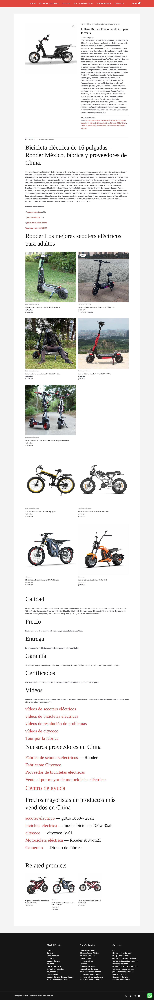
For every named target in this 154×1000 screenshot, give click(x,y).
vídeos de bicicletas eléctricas (51, 716)
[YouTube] (139, 996)
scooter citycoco (119, 974)
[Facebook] (126, 996)
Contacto (119, 4)
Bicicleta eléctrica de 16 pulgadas (97, 120)
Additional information (45, 140)
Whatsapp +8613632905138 (36, 228)
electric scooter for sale (121, 953)
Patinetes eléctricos (49, 4)
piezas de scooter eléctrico (122, 972)
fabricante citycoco (120, 964)
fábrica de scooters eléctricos (58, 980)
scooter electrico (40, 818)
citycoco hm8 (52, 974)
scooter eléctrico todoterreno (91, 977)
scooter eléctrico (34, 212)
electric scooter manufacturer (124, 958)
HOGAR (50, 950)
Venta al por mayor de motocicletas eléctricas (65, 779)
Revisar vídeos (85, 958)
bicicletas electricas (102, 123)
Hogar (33, 4)
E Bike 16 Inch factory (88, 126)
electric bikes (101, 126)
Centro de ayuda (45, 788)
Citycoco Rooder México (89, 953)
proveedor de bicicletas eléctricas (125, 966)
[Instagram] (135, 996)
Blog (114, 950)
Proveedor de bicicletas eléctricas (55, 772)
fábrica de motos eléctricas (123, 969)
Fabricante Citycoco (43, 764)
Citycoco (66, 4)
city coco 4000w (33, 217)
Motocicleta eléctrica (44, 840)
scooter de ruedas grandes (90, 974)
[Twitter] (130, 996)
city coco (83, 964)
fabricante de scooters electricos (125, 961)
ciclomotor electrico (120, 977)
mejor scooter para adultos (90, 972)
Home (83, 24)
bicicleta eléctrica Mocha (37, 223)
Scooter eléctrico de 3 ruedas (91, 980)
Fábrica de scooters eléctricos (51, 757)
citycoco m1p (52, 972)
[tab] (30, 140)
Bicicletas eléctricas (83, 4)
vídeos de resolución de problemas (56, 723)
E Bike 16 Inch (121, 123)
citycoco (32, 832)
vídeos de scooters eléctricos (50, 709)
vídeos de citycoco (41, 731)
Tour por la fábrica (42, 738)
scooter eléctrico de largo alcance (60, 977)
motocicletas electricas (89, 969)
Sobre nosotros (104, 4)
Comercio (34, 847)
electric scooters (113, 126)
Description (30, 140)
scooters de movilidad (121, 980)
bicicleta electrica (41, 825)
